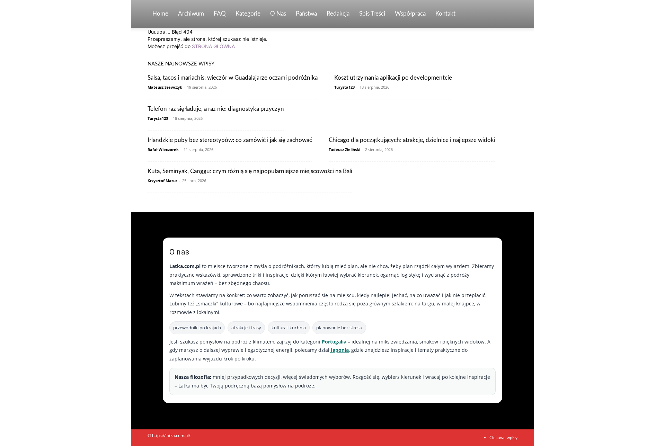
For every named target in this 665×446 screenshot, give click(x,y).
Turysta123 (344, 87)
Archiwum (191, 14)
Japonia (340, 350)
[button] (509, 14)
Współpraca (410, 14)
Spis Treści (372, 14)
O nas (278, 14)
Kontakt (445, 14)
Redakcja (338, 14)
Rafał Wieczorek (163, 149)
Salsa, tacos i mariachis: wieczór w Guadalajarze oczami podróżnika (233, 78)
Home (160, 14)
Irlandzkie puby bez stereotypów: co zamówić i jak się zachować (230, 140)
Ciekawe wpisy (503, 437)
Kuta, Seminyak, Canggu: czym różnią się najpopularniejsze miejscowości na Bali (250, 171)
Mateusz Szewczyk (165, 87)
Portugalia (334, 341)
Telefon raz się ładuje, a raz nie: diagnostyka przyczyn (216, 109)
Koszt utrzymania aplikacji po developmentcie (393, 78)
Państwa (306, 14)
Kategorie (248, 14)
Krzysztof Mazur (162, 180)
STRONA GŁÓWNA (213, 46)
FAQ (220, 14)
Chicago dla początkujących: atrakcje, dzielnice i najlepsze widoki (412, 140)
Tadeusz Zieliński (344, 149)
